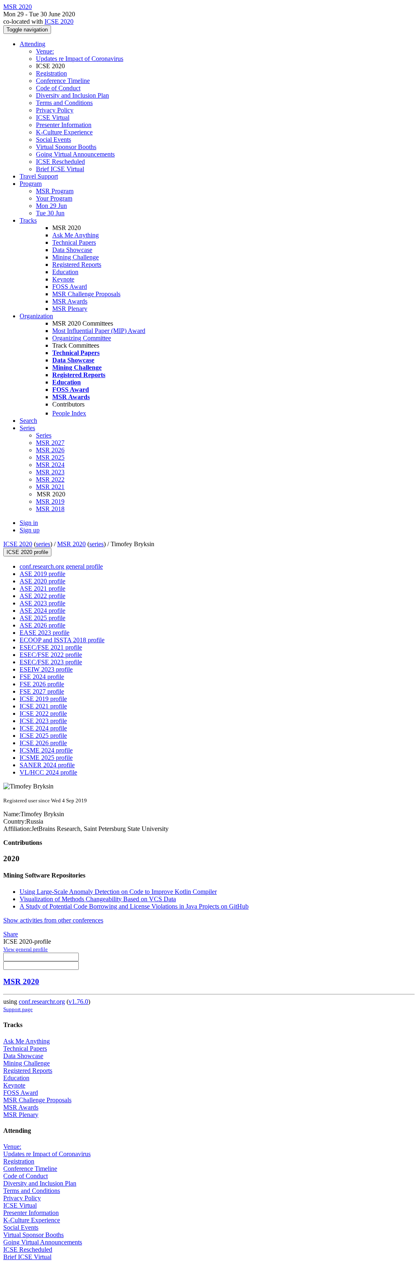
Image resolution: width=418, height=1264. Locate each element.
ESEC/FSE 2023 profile (51, 662)
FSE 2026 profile (42, 684)
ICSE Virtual (52, 117)
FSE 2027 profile (42, 691)
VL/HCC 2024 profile (48, 772)
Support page (18, 1009)
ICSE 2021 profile (43, 706)
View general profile (25, 949)
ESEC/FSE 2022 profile (51, 654)
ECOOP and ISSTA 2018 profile (62, 639)
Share (10, 934)
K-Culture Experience (64, 132)
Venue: (45, 51)
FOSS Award (69, 286)
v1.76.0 (78, 1001)
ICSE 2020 (58, 21)
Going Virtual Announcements (75, 154)
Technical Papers (74, 242)
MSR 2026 (50, 450)
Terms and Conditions (64, 102)
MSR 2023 (50, 472)
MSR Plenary (69, 308)
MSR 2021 (50, 486)
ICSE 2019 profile (43, 698)
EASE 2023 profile (44, 632)
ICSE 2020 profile (27, 552)
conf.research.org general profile (61, 566)
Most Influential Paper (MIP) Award (98, 330)
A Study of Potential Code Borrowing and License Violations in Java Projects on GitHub (134, 906)
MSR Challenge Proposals (86, 293)
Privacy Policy (54, 110)
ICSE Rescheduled (60, 161)
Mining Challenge (75, 257)
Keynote (63, 279)
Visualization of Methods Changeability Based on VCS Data (98, 899)
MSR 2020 (71, 543)
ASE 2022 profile (42, 595)
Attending (32, 43)
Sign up (30, 530)
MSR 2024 (50, 464)
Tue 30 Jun (50, 213)
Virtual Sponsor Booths (66, 146)
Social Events (53, 139)
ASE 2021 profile (42, 588)
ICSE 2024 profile (43, 728)
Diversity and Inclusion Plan (72, 95)
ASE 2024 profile (42, 610)
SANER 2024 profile (47, 765)
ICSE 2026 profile (43, 742)
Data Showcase (72, 249)
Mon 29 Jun (51, 205)
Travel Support (39, 176)
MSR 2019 (50, 501)
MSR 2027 (50, 442)
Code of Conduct (58, 88)
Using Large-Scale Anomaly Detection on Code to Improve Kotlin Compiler (118, 891)
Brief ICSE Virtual (60, 168)
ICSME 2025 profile (46, 757)
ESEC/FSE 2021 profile (51, 647)
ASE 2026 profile (42, 625)
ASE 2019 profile (42, 573)
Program (31, 183)
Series (43, 435)
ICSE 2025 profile (43, 735)
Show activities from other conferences (53, 920)
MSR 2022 (50, 479)
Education (65, 271)
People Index (69, 413)
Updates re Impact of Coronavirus (79, 58)
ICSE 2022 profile (43, 713)
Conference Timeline (63, 80)
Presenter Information (63, 124)
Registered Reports (76, 264)
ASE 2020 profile (42, 581)
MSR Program (54, 191)
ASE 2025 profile (42, 617)
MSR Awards (69, 301)
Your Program (54, 198)
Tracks (28, 220)
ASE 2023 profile (42, 603)
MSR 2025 (50, 457)
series (43, 543)
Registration (51, 73)
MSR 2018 (50, 508)
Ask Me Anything (75, 235)
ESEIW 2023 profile (46, 669)
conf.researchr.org (42, 1001)
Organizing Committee (81, 338)
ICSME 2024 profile (46, 750)
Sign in (29, 522)
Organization (36, 316)
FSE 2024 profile (42, 676)
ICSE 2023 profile (43, 720)
